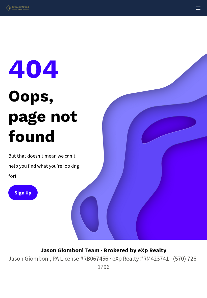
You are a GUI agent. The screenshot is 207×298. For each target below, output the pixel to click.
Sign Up (23, 192)
